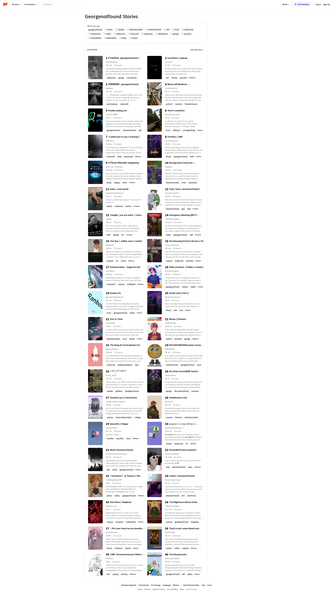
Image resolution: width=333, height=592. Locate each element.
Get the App (156, 585)
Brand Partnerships (191, 585)
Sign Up (326, 4)
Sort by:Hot (196, 49)
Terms (139, 589)
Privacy (147, 589)
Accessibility (172, 589)
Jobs (203, 585)
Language (167, 585)
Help (182, 589)
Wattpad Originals (128, 585)
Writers (176, 585)
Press (209, 585)
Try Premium (303, 4)
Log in (318, 4)
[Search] (43, 4)
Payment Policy (158, 589)
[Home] (5, 4)
